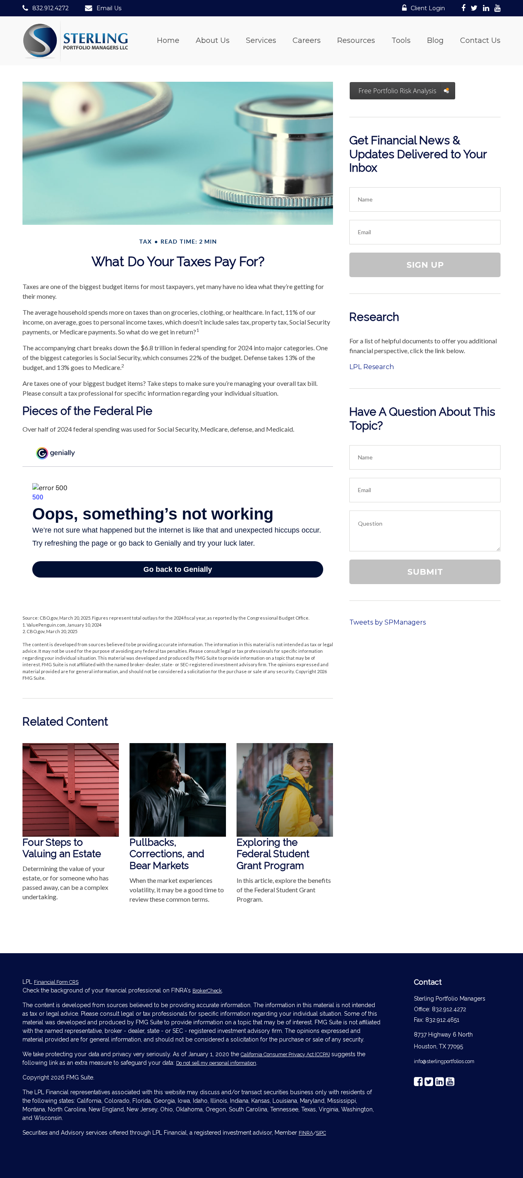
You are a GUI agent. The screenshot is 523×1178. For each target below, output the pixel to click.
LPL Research (371, 367)
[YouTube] (497, 9)
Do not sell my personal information (216, 1063)
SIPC (321, 1133)
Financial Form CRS (56, 982)
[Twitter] (474, 9)
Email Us (108, 8)
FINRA (306, 1133)
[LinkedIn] (486, 9)
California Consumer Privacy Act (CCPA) (285, 1054)
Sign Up (425, 265)
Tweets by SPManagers (387, 622)
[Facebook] (463, 9)
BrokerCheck (207, 991)
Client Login (428, 8)
